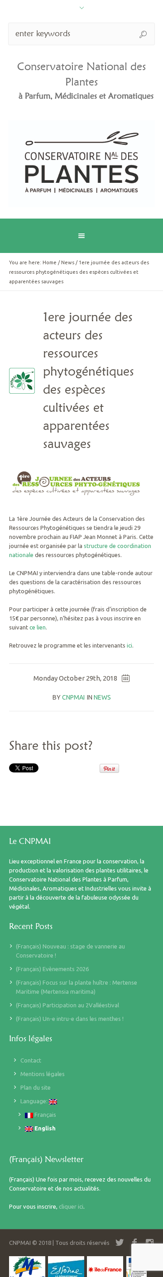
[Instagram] (149, 1242)
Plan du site (35, 1087)
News (67, 262)
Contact (30, 1060)
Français (44, 1114)
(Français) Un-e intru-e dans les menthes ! (70, 1018)
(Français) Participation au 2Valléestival (67, 1005)
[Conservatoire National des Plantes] (81, 164)
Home (50, 262)
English (44, 1128)
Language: (34, 1101)
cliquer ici (71, 1206)
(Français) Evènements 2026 (52, 969)
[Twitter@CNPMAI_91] (119, 1242)
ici (129, 645)
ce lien (37, 627)
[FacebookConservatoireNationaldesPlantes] (134, 1242)
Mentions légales (42, 1074)
